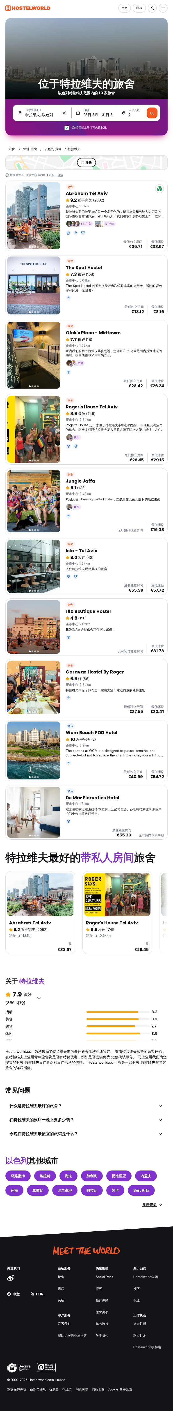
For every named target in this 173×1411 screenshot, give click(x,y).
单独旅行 (102, 1324)
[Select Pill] (152, 8)
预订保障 (102, 1300)
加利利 (91, 1176)
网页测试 (82, 1389)
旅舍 (70, 186)
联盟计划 (139, 1335)
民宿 (61, 1300)
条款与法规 (38, 1389)
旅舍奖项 (102, 1312)
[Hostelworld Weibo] (10, 1277)
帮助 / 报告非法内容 (72, 1335)
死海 (14, 1190)
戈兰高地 (65, 1190)
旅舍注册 (139, 1324)
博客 (99, 1288)
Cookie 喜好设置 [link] (119, 1389)
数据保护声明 (16, 1389)
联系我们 (64, 1324)
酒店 (70, 726)
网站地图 (98, 1389)
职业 (136, 1300)
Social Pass (104, 1277)
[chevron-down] (38, 998)
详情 (60, 175)
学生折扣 (102, 1335)
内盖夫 (146, 1176)
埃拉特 (45, 1176)
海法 (68, 1176)
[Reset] (64, 113)
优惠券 (54, 1389)
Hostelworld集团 (145, 1277)
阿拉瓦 (91, 1190)
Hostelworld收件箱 (147, 1347)
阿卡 (115, 1190)
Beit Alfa (141, 1190)
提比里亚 (119, 1176)
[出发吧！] (152, 113)
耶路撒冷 (18, 1176)
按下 (136, 1288)
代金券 (67, 1389)
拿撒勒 (37, 1190)
